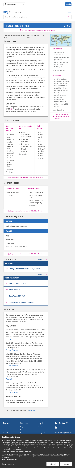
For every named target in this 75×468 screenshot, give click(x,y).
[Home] (13, 12)
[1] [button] (11, 109)
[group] (26, 269)
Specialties (6, 433)
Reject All (52, 464)
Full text (8, 339)
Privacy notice (42, 433)
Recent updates (8, 430)
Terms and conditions (44, 430)
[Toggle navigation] (69, 12)
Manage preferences (8, 464)
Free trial (23, 430)
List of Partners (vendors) (9, 459)
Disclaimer (41, 427)
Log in (68, 4)
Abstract (15, 350)
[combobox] (36, 17)
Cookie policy (17, 449)
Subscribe (23, 433)
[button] (64, 26)
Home (5, 427)
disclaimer (32, 410)
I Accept (66, 464)
